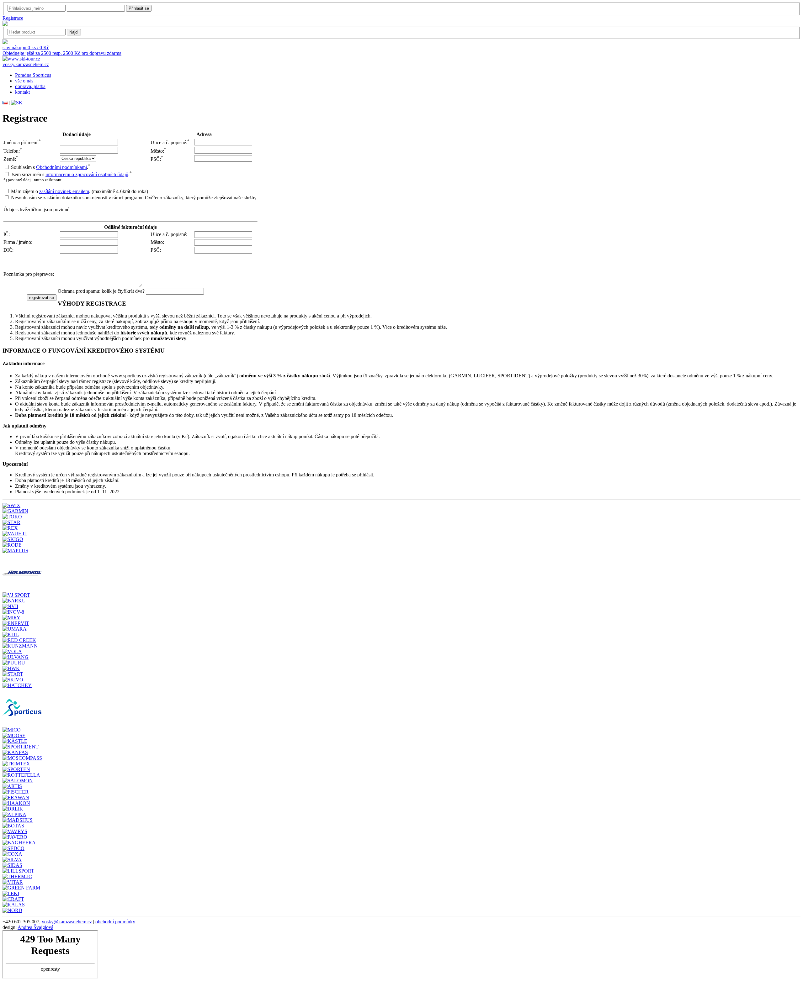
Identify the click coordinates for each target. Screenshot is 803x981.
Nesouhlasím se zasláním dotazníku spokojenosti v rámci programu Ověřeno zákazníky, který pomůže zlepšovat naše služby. (134, 197)
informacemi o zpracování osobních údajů (86, 174)
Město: (158, 151)
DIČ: (8, 250)
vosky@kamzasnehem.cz (67, 921)
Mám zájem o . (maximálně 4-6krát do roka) (79, 191)
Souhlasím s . (50, 167)
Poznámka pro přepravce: (28, 274)
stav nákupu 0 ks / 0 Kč (26, 47)
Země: (10, 159)
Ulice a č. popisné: (170, 142)
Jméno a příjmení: (22, 142)
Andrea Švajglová (35, 927)
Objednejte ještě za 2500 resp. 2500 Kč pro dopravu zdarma (62, 53)
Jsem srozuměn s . (71, 174)
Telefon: (12, 151)
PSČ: (157, 159)
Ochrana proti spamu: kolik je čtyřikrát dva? (101, 291)
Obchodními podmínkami (61, 167)
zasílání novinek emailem (64, 191)
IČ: (6, 234)
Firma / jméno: (17, 242)
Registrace (13, 18)
